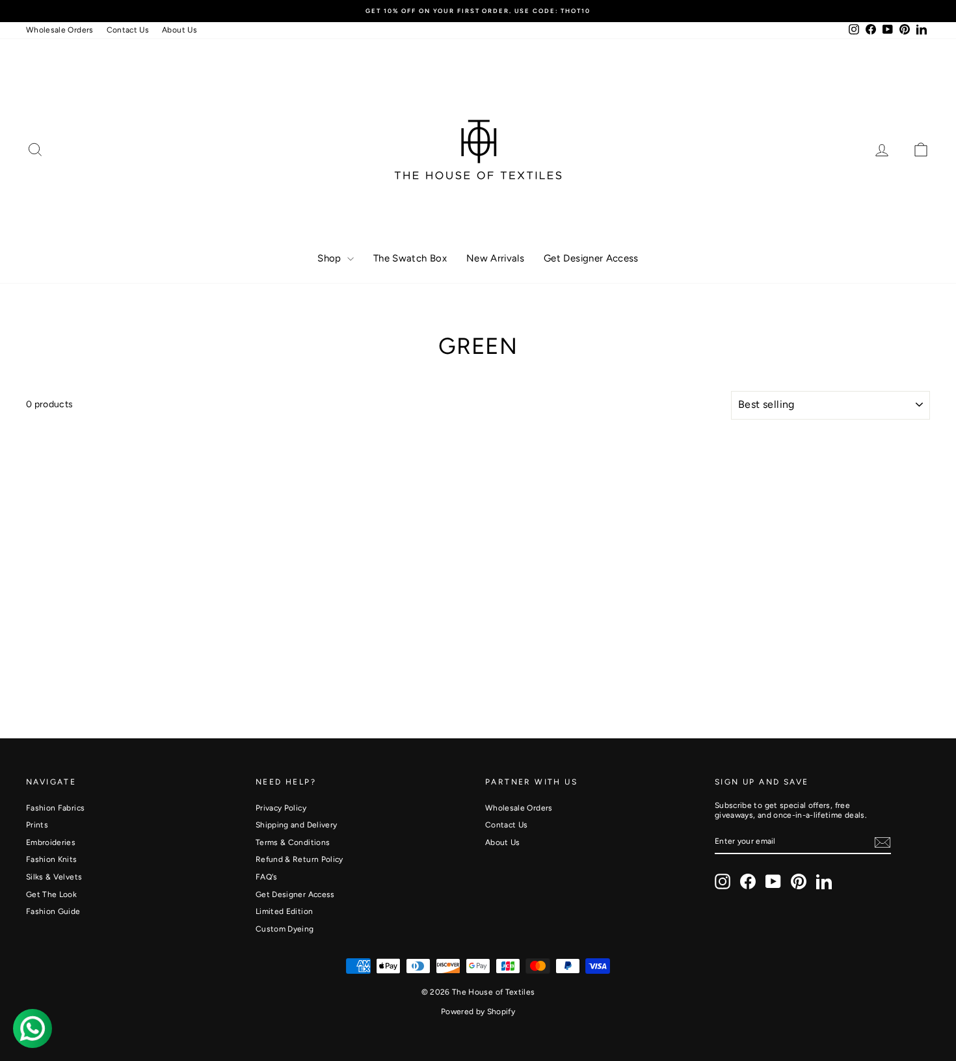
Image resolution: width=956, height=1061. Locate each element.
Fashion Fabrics (55, 808)
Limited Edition (284, 911)
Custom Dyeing (285, 928)
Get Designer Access (591, 258)
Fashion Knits (51, 859)
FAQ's (267, 876)
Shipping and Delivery (296, 824)
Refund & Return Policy (299, 859)
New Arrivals (495, 258)
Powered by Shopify (478, 1011)
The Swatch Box (410, 258)
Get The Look (51, 894)
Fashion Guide (53, 911)
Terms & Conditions (293, 842)
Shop (330, 258)
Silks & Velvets (54, 876)
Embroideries (50, 842)
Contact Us (128, 29)
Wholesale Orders (60, 29)
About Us (179, 29)
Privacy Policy (281, 808)
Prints (37, 824)
